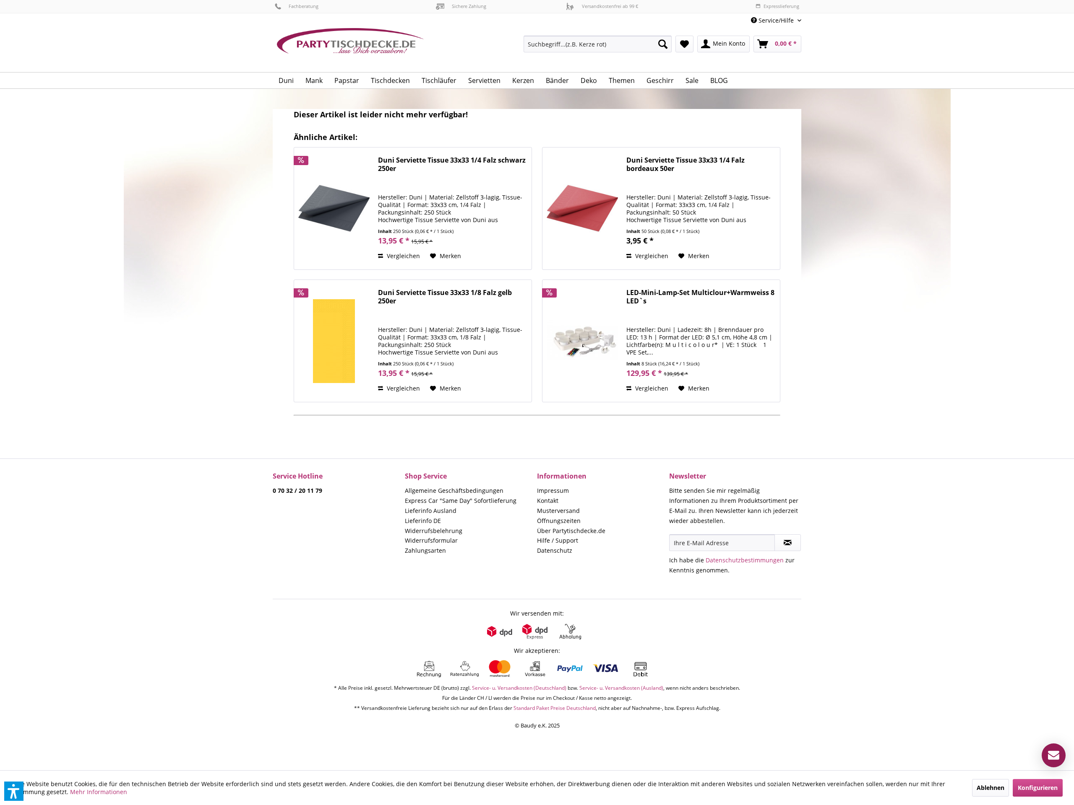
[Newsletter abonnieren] (787, 542)
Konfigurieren (1038, 788)
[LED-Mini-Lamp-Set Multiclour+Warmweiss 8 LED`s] (582, 340)
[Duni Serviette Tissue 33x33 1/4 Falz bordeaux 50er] (582, 208)
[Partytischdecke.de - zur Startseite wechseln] (350, 47)
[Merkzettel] (684, 44)
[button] (13, 791)
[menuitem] (773, 20)
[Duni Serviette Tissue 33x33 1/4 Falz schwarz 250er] (334, 208)
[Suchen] (663, 44)
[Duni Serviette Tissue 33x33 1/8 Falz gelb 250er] (334, 340)
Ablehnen (990, 788)
